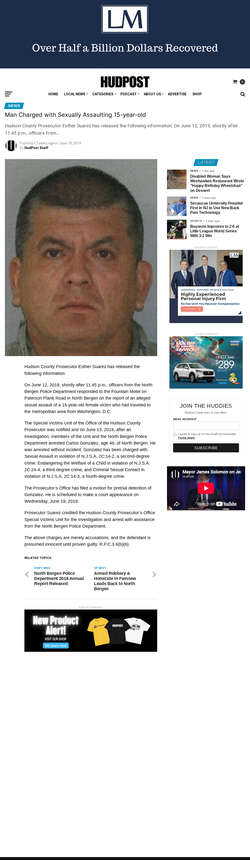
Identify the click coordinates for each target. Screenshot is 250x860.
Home (53, 94)
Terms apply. (186, 437)
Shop (197, 94)
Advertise (177, 94)
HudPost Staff (36, 148)
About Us (152, 94)
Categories (102, 94)
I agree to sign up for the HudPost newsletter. (207, 436)
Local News (74, 94)
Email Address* (185, 419)
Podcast (128, 94)
